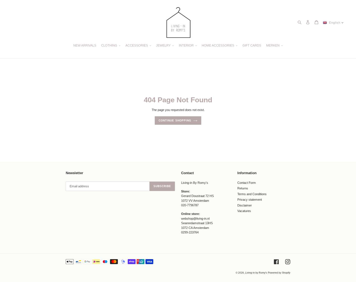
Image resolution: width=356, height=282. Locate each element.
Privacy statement (249, 199)
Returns (242, 188)
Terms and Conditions (252, 194)
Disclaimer (244, 205)
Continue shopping (175, 120)
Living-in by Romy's (256, 272)
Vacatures (244, 211)
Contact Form (246, 182)
